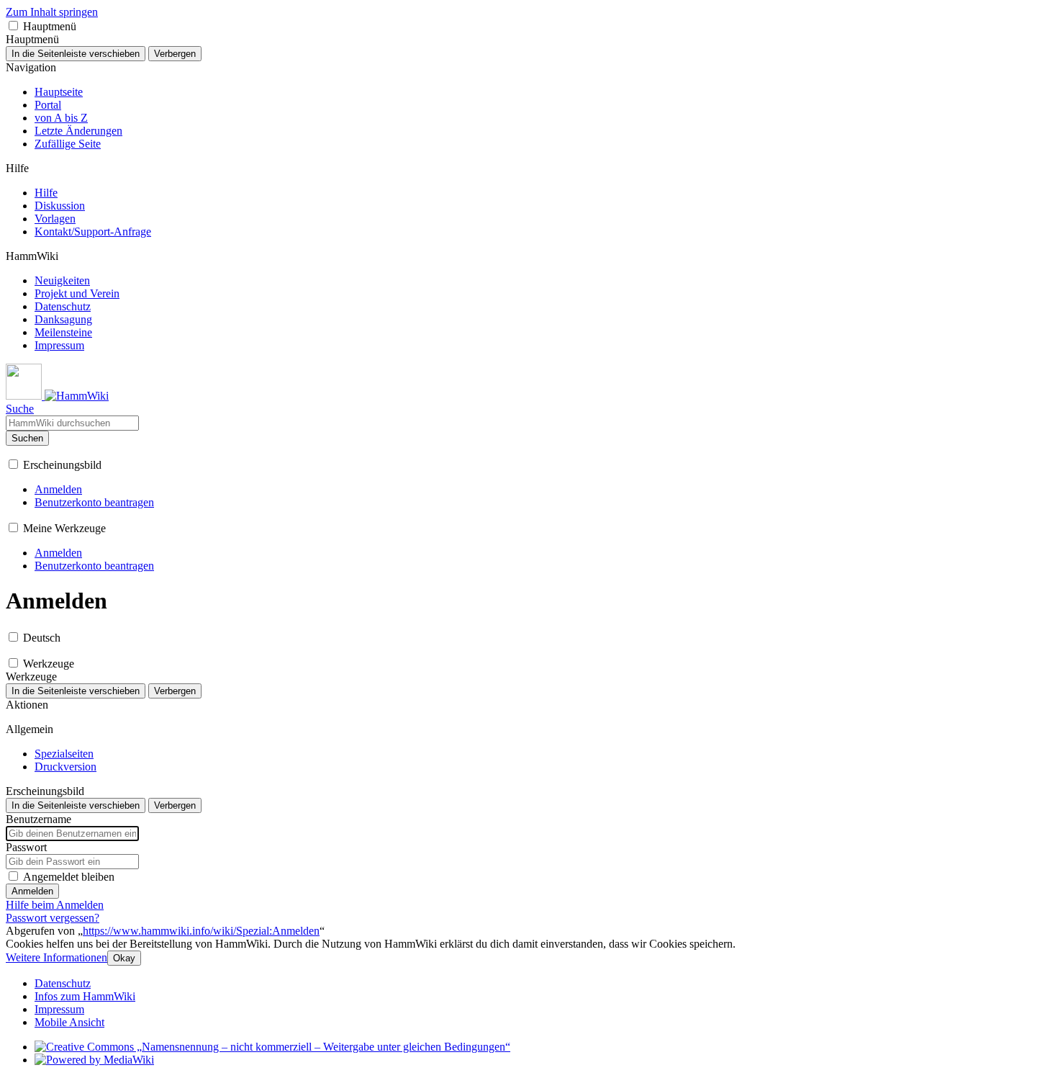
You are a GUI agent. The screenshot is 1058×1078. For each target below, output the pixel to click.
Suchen (27, 438)
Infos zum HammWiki (85, 996)
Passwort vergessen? (52, 918)
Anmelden (32, 891)
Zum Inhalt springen (52, 12)
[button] (13, 25)
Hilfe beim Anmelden (55, 905)
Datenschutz (63, 983)
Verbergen (175, 53)
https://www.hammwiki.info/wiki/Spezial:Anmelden (201, 931)
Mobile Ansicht (69, 1022)
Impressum (59, 1009)
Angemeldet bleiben (68, 877)
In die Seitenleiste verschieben (76, 53)
